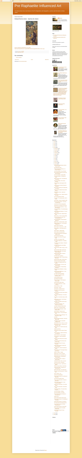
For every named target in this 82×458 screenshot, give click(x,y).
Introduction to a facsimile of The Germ (60, 205)
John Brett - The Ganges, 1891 (59, 239)
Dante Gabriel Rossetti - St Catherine (60, 401)
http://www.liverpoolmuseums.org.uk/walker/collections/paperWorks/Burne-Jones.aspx (29, 48)
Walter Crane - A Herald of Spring (59, 307)
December (56, 148)
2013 (54, 144)
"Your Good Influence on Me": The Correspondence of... (59, 218)
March (55, 161)
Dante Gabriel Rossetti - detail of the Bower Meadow (60, 346)
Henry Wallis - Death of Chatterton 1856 (60, 200)
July (55, 155)
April (55, 159)
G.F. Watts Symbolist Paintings (59, 273)
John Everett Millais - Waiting (59, 391)
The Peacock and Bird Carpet (59, 378)
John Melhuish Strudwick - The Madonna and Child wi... (59, 304)
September (56, 152)
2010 (54, 413)
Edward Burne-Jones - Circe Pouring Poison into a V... (60, 300)
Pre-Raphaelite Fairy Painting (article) (60, 402)
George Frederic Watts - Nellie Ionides (60, 259)
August (55, 154)
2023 (54, 141)
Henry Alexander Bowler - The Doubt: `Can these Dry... (60, 202)
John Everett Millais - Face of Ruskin (60, 171)
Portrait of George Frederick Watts (59, 260)
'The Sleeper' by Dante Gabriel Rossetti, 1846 (62, 98)
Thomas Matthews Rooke (58, 277)
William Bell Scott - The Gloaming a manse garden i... (60, 357)
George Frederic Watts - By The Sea (60, 249)
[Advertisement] (57, 439)
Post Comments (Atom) (23, 61)
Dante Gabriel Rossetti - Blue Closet (60, 397)
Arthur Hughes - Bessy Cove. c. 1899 (60, 226)
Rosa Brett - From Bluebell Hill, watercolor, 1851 (59, 275)
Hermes (60, 18)
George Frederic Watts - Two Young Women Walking (60, 251)
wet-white (55, 317)
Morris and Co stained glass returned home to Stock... (60, 165)
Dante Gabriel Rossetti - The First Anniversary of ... (59, 404)
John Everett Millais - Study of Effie (59, 174)
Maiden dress (56, 396)
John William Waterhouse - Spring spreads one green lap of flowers (62, 131)
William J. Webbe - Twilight (58, 352)
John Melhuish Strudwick (58, 278)
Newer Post (17, 59)
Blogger (45, 450)
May (55, 158)
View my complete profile (56, 22)
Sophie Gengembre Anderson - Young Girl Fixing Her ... (60, 207)
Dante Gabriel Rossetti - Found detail (60, 406)
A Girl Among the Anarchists (58, 235)
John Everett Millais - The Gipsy (59, 392)
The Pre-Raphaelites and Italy (59, 196)
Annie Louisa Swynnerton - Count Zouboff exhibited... (59, 382)
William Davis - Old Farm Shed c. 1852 (60, 221)
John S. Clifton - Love (57, 373)
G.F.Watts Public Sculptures (58, 255)
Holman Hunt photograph (58, 374)
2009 (54, 414)
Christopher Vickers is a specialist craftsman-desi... (59, 321)
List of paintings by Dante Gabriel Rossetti (62, 67)
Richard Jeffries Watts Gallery (59, 282)
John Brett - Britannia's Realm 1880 (60, 306)
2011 (54, 147)
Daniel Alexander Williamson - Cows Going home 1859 (60, 272)
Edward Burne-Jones (20, 52)
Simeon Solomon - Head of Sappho (60, 334)
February (55, 162)
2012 (54, 145)
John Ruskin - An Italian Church (59, 288)
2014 (54, 143)
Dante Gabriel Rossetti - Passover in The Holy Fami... (60, 394)
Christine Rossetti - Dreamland (59, 362)
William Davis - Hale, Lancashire (59, 353)
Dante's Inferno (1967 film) (58, 225)
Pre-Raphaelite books (57, 167)
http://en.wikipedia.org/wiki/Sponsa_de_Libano (23, 47)
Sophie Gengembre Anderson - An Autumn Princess (59, 169)
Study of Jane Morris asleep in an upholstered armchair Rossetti (62, 81)
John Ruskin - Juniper (57, 287)
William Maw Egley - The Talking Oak (60, 369)
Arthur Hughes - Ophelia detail (59, 230)
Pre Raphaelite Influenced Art (38, 6)
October (55, 151)
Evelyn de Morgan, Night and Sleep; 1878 (62, 118)
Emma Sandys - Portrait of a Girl (59, 311)
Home (32, 59)
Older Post (47, 59)
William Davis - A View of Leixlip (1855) (60, 215)
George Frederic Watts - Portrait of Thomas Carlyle (59, 254)
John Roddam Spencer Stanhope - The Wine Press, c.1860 (60, 315)
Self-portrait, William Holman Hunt (61, 104)
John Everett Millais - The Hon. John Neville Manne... (60, 265)
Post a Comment (18, 57)
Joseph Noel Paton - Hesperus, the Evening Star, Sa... (60, 368)
